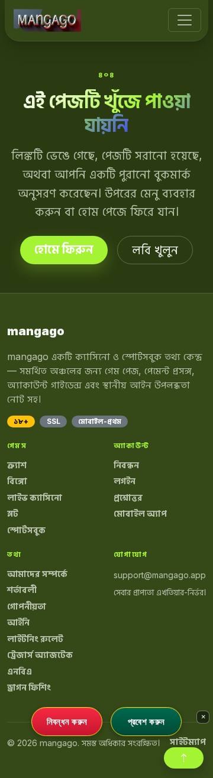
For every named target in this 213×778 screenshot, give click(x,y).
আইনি (18, 622)
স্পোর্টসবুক (26, 530)
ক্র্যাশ (17, 465)
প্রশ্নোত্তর (128, 497)
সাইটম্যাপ (188, 742)
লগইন (124, 481)
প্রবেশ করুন (146, 721)
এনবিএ (19, 671)
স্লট (12, 513)
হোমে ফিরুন (63, 249)
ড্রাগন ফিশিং (29, 687)
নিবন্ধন (126, 465)
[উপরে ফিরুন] (184, 758)
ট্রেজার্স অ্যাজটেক (40, 655)
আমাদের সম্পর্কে (37, 574)
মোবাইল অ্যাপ (140, 513)
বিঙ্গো (17, 481)
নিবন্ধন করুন (67, 721)
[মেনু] (184, 20)
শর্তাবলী (22, 590)
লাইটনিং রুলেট (35, 639)
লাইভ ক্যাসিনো (34, 497)
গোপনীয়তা (26, 606)
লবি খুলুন (155, 250)
